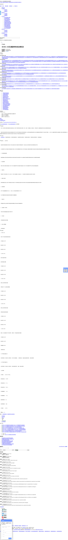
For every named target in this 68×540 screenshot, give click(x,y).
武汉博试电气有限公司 (17, 529)
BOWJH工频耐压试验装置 (50, 57)
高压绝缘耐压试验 (7, 17)
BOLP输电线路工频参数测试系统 (15, 88)
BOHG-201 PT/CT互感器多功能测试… (54, 67)
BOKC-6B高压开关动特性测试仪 (55, 64)
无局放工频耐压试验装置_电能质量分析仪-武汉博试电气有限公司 (10, 2)
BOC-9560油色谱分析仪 (6, 60)
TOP (27, 525)
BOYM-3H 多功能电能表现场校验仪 (32, 81)
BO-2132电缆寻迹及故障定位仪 (55, 83)
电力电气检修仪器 (7, 28)
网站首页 (3, 7)
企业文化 (5, 10)
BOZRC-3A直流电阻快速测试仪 (24, 61)
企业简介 (5, 9)
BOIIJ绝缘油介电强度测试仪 (56, 61)
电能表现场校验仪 (6, 107)
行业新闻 (5, 14)
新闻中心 (3, 12)
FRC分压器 (46, 56)
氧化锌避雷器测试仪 (6, 105)
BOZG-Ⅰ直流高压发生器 (12, 57)
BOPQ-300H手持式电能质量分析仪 (41, 80)
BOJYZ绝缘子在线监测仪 (6, 88)
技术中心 (3, 29)
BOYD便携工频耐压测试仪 (59, 57)
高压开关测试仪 (28, 531)
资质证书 (5, 11)
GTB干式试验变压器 (27, 57)
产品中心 (3, 16)
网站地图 (16, 525)
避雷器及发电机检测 (7, 23)
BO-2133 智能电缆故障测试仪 (44, 83)
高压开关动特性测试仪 (6, 98)
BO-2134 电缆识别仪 (36, 83)
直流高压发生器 (5, 95)
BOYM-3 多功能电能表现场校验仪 (20, 81)
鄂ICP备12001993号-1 (39, 529)
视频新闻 (5, 15)
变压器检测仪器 (7, 18)
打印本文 (3, 415)
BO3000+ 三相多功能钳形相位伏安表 (54, 80)
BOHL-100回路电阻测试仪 (19, 65)
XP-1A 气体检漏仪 (59, 85)
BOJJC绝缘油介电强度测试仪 (46, 61)
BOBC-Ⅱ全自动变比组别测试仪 (10, 62)
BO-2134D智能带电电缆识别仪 (7, 83)
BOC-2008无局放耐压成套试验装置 (7, 56)
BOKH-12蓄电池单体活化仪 (26, 70)
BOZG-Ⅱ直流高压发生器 (20, 57)
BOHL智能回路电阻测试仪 (10, 65)
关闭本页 (3, 416)
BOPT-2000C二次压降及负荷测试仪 (30, 67)
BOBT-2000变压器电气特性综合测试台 (27, 60)
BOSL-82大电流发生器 (14, 64)
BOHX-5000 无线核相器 (45, 88)
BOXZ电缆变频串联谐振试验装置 (18, 56)
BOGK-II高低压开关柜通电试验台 (34, 64)
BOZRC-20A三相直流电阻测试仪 (59, 60)
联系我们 (19, 525)
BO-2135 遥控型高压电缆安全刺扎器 (18, 83)
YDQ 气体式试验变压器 (35, 57)
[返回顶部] (2, 506)
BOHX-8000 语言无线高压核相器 (26, 88)
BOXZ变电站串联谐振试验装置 (30, 56)
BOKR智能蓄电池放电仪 (45, 70)
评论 (3, 417)
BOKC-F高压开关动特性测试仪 (45, 64)
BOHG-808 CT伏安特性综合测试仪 (42, 67)
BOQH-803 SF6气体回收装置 (41, 85)
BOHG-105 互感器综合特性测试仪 (9, 68)
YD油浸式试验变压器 (42, 57)
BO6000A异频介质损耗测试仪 (20, 62)
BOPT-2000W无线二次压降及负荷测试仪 (8, 67)
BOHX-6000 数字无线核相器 (36, 88)
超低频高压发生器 (6, 96)
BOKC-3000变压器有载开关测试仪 (15, 60)
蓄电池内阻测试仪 (6, 102)
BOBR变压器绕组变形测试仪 (49, 60)
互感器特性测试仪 (6, 101)
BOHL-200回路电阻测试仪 (6, 64)
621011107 (24, 527)
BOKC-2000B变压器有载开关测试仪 (36, 61)
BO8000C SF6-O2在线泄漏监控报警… (30, 85)
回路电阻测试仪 (5, 100)
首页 (0, 118)
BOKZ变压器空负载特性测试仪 (39, 60)
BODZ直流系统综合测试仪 (17, 70)
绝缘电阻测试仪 (5, 108)
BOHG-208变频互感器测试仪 (20, 67)
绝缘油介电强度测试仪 (6, 103)
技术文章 (5, 30)
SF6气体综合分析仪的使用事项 (7, 444)
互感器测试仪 (3, 137)
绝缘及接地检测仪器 (7, 22)
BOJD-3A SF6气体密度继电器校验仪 (18, 85)
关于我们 (3, 8)
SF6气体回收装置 (5, 109)
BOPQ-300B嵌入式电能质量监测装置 (19, 80)
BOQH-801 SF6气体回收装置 (51, 85)
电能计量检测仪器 (7, 25)
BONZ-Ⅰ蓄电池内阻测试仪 (9, 71)
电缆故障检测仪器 (7, 26)
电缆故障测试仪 (5, 106)
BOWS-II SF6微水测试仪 (10, 86)
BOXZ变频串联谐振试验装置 (60, 56)
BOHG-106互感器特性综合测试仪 (21, 68)
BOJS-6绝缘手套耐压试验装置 (54, 88)
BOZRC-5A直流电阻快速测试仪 (14, 61)
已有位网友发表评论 (63, 446)
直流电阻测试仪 (59, 531)
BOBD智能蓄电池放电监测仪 (36, 70)
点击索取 (7, 51)
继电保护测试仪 (5, 97)
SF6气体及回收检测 (7, 27)
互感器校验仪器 (7, 20)
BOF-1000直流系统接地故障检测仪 (7, 70)
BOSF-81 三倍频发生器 (51, 56)
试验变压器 (24, 525)
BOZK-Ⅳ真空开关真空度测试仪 (23, 64)
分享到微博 (4, 421)
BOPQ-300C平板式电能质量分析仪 (7, 80)
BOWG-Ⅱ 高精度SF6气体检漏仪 (7, 85)
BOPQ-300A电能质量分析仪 (10, 81)
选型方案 (5, 31)
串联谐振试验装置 (22, 531)
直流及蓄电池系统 (7, 21)
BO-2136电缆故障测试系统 (28, 83)
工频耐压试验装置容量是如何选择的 (8, 443)
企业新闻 (5, 13)
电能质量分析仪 (5, 99)
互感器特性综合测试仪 (11, 414)
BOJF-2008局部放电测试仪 (39, 56)
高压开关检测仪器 (7, 19)
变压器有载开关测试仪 (6, 104)
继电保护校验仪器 (7, 24)
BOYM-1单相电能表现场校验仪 (31, 80)
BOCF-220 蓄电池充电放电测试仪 (54, 70)
